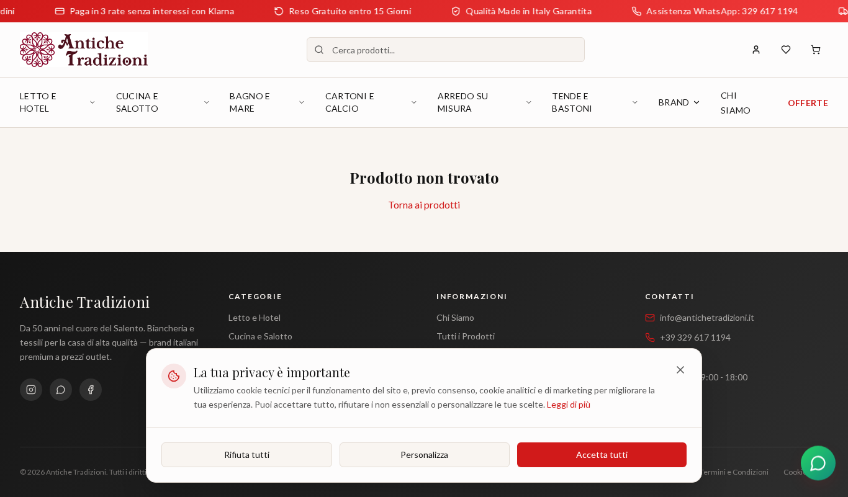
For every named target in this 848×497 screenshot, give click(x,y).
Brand (674, 102)
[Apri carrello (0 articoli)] (815, 49)
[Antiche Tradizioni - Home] (84, 49)
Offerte (808, 102)
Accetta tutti (602, 454)
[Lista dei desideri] (786, 49)
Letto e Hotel (38, 102)
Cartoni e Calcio (349, 102)
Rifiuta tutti (246, 454)
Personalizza (424, 454)
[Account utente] (756, 49)
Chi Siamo (455, 317)
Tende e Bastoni (572, 102)
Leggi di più (568, 403)
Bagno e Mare (250, 102)
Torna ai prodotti (424, 204)
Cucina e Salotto (137, 102)
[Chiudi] (680, 370)
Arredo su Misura (463, 102)
